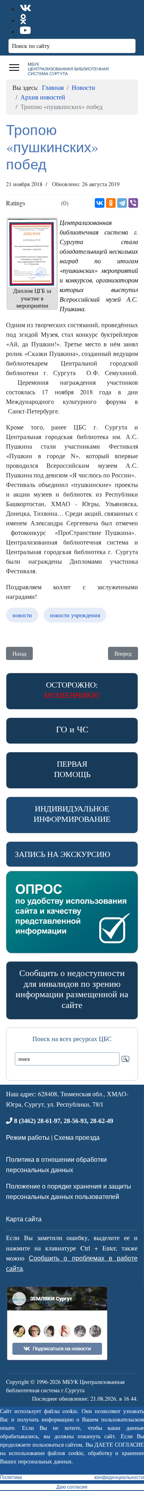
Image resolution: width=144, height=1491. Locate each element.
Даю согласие (72, 1487)
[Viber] (133, 203)
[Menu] (14, 68)
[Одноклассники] (111, 203)
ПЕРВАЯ (72, 768)
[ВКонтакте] (99, 203)
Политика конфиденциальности (72, 1477)
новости (22, 615)
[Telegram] (122, 203)
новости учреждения (75, 615)
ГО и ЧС (72, 729)
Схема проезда (77, 1137)
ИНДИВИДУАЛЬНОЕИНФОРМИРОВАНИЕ (72, 813)
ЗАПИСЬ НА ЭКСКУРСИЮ (62, 854)
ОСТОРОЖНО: (72, 689)
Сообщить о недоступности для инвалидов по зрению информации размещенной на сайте (72, 988)
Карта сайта (24, 1219)
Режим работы (28, 1137)
